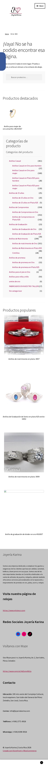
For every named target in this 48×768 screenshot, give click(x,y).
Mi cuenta (8, 764)
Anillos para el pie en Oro (19, 272)
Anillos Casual (15, 161)
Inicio (7, 34)
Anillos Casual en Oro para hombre (26, 165)
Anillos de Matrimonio (18, 238)
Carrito (37, 761)
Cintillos (16, 253)
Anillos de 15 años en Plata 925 (25, 202)
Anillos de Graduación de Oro (24, 229)
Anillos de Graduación (18, 224)
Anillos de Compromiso (19, 207)
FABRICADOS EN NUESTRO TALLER (24, 286)
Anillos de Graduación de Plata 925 (26, 234)
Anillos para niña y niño (19, 276)
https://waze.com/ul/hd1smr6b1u (17, 671)
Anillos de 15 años (16, 193)
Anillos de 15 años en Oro (22, 198)
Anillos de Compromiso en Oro (25, 212)
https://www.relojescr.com (14, 610)
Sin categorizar (15, 291)
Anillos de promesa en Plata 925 (25, 267)
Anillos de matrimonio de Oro (24, 243)
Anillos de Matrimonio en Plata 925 (27, 248)
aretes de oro (14, 281)
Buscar (24, 764)
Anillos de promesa (17, 257)
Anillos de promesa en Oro (23, 262)
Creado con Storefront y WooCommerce (19, 750)
